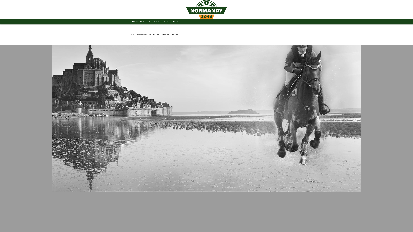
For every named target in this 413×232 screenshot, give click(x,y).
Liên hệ (175, 22)
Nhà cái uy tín (138, 22)
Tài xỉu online (153, 22)
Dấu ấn (156, 35)
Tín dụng (165, 35)
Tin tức (165, 22)
